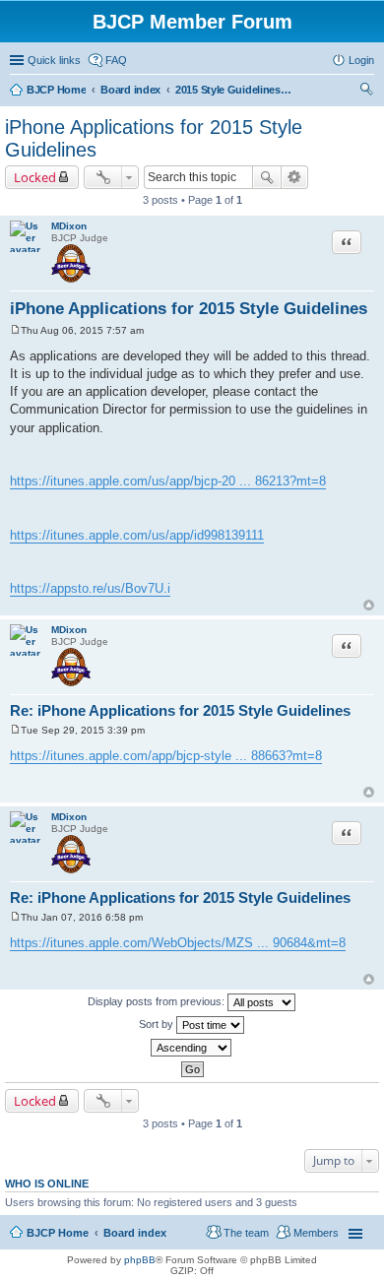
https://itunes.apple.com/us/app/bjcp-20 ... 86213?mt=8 (168, 481)
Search (267, 177)
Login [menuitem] (361, 60)
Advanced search (295, 177)
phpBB (140, 1259)
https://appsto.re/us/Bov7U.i (90, 588)
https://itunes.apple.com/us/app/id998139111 (137, 535)
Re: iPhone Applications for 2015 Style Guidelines (180, 710)
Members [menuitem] (316, 1233)
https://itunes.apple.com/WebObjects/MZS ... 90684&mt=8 (178, 942)
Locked (35, 177)
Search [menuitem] (366, 91)
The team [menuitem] (246, 1233)
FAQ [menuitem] (116, 60)
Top (368, 605)
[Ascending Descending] (192, 1048)
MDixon (69, 226)
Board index (134, 1233)
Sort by (157, 1024)
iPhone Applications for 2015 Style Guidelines (188, 308)
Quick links (54, 60)
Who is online (47, 1183)
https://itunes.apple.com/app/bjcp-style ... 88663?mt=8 (166, 755)
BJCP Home (58, 1233)
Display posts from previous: (157, 1001)
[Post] (15, 330)
